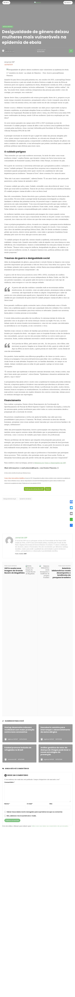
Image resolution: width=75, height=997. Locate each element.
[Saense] (37, 3)
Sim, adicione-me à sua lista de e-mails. (21, 816)
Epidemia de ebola (25, 499)
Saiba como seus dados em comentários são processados (50, 826)
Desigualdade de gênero (10, 499)
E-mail (30, 804)
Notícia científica (7, 26)
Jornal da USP (9, 51)
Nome (7, 804)
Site (50, 804)
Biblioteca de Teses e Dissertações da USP (50, 463)
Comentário (9, 782)
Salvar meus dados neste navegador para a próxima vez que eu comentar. (35, 812)
